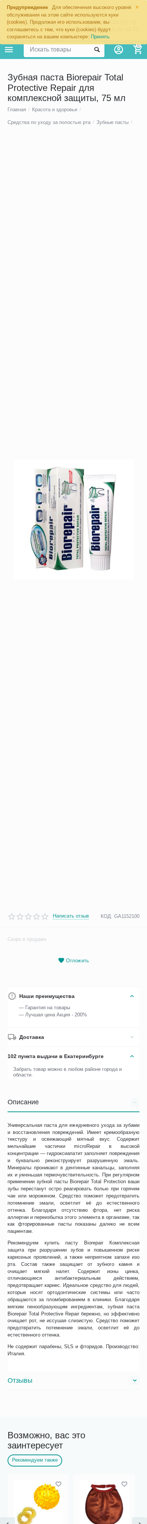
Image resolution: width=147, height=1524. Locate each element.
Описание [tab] (23, 1102)
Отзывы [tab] (20, 1380)
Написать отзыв (71, 916)
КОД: (106, 916)
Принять (100, 36)
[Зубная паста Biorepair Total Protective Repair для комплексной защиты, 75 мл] (73, 519)
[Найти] (96, 49)
